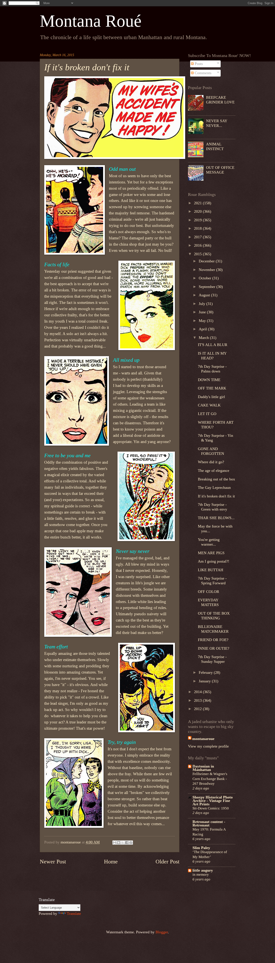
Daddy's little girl (211, 397)
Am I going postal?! (213, 561)
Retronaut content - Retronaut (208, 823)
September (207, 287)
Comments (202, 73)
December (207, 261)
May (203, 320)
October (205, 278)
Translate (74, 913)
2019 (198, 220)
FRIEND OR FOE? (213, 640)
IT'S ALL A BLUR (212, 345)
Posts (198, 64)
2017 (198, 237)
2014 (198, 692)
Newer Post (53, 861)
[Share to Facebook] (127, 842)
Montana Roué (91, 20)
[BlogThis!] (118, 842)
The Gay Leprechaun (214, 487)
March (204, 337)
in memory (200, 874)
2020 (198, 211)
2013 (198, 700)
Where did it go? (211, 462)
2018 (198, 228)
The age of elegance (213, 470)
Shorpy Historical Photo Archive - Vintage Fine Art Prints (212, 800)
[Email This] (114, 842)
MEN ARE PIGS (211, 553)
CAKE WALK (209, 405)
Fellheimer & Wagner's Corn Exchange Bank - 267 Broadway (209, 779)
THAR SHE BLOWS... (216, 518)
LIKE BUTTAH (210, 570)
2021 (198, 203)
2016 (198, 245)
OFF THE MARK (212, 388)
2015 (198, 254)
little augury (202, 870)
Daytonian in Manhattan (203, 768)
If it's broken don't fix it (216, 496)
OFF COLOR (208, 591)
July (202, 304)
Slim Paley (201, 848)
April (203, 329)
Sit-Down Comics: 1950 (210, 808)
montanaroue (203, 739)
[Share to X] (123, 842)
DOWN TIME (209, 380)
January (205, 681)
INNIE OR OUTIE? (213, 648)
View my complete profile (208, 746)
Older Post (167, 861)
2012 (198, 709)
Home (111, 861)
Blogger (162, 932)
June (203, 312)
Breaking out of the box (216, 479)
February (206, 672)
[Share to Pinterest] (131, 842)
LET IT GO (207, 414)
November (207, 270)
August (205, 295)
